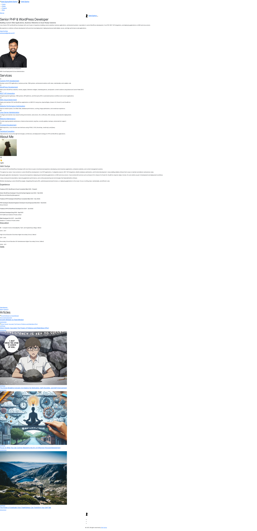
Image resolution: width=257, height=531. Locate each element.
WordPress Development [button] (9, 87)
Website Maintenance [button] (7, 119)
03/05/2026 (3, 322)
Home (3, 4)
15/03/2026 (3, 330)
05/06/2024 (3, 450)
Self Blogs (2, 326)
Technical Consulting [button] (7, 131)
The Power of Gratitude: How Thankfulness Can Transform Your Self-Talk (25, 508)
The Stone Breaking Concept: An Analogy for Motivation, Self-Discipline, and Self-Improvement (33, 388)
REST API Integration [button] (7, 93)
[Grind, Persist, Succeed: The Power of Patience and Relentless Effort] (19, 324)
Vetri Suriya (104, 527)
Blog (3, 10)
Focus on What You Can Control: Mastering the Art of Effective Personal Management (30, 448)
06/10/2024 (3, 390)
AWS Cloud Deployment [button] (8, 100)
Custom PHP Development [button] (9, 81)
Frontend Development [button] (8, 125)
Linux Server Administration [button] (9, 112)
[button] (4, 31)
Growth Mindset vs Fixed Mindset (12, 320)
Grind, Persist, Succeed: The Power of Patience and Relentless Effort (24, 328)
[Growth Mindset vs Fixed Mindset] (9, 315)
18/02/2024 (3, 510)
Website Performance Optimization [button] (12, 106)
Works (4, 6)
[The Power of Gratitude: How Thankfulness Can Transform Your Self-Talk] (33, 478)
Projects (4, 8)
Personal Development (6, 317)
